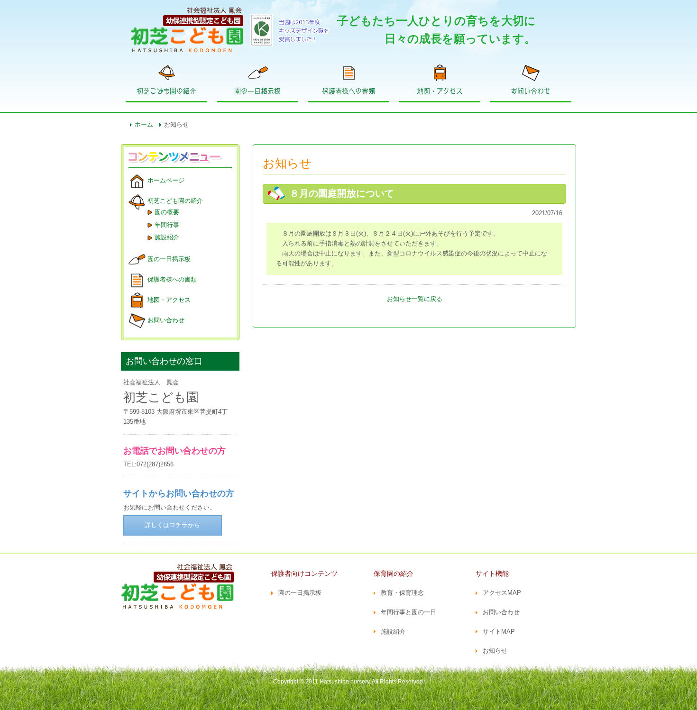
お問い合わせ (530, 91)
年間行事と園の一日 (408, 612)
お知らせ (495, 650)
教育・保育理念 (402, 592)
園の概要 (167, 212)
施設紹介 (167, 237)
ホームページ (165, 180)
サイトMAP (499, 631)
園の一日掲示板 (257, 91)
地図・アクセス (440, 91)
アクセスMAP (502, 592)
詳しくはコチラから (172, 524)
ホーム (144, 124)
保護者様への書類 (348, 91)
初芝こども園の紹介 (166, 91)
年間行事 (167, 224)
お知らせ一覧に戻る (414, 298)
